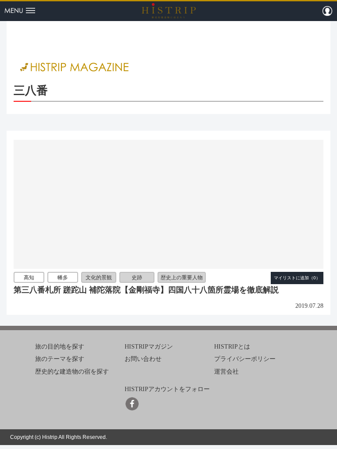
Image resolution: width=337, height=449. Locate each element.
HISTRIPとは (232, 346)
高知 (29, 277)
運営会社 (226, 371)
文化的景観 (99, 277)
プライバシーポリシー (245, 359)
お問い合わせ (143, 359)
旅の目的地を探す (59, 346)
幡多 (62, 277)
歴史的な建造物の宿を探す (72, 371)
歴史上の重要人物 (182, 277)
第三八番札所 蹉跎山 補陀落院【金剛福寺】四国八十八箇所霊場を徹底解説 (146, 289)
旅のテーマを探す (59, 359)
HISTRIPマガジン (149, 346)
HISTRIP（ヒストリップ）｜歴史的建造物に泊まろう (169, 10)
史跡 (137, 277)
